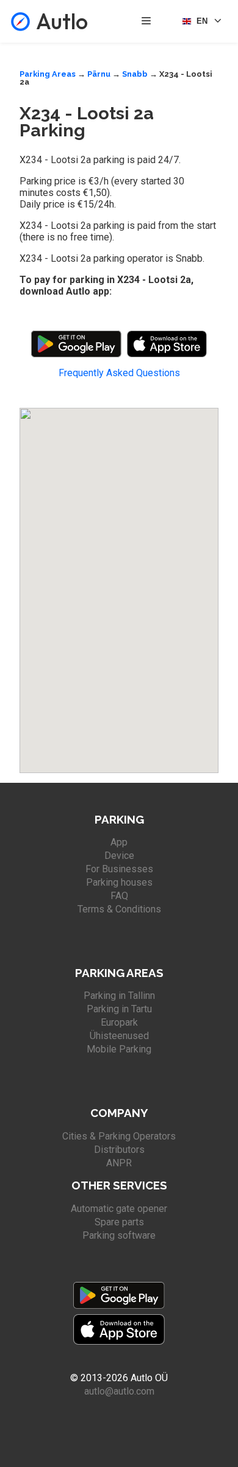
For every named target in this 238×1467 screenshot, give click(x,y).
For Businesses (119, 869)
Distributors (119, 1149)
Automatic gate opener (119, 1208)
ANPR (119, 1163)
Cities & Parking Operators (119, 1136)
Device (119, 855)
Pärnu (98, 74)
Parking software (119, 1235)
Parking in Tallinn (119, 995)
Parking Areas (48, 74)
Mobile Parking (119, 1049)
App (119, 842)
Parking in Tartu (119, 1009)
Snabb (135, 74)
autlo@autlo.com (119, 1391)
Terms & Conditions (119, 909)
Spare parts (119, 1222)
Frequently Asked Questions (119, 373)
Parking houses (119, 882)
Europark (119, 1022)
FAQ (119, 896)
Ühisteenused (119, 1036)
